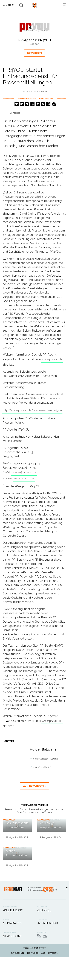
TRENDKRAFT (40, 948)
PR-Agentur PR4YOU (17, 837)
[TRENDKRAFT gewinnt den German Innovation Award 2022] (47, 890)
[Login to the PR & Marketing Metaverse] (64, 5)
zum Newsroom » (34, 786)
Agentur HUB (47, 923)
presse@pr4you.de (24, 472)
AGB (43, 953)
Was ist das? (13, 910)
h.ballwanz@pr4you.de (45, 758)
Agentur (34, 43)
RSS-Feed (39, 935)
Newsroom (34, 53)
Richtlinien (33, 953)
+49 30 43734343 (42, 767)
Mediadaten (12, 923)
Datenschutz (17, 953)
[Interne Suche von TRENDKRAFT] (21, 5)
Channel (44, 910)
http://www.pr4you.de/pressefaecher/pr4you (32, 410)
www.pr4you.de (52, 359)
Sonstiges (15, 113)
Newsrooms (12, 936)
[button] (17, 104)
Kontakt (45, 936)
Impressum (53, 953)
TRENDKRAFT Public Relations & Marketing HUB (34, 5)
